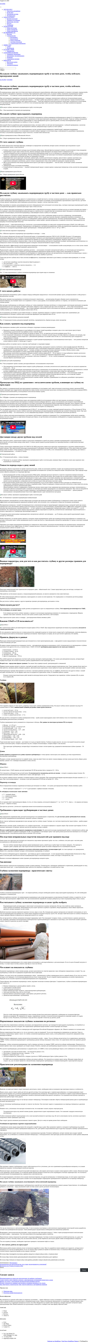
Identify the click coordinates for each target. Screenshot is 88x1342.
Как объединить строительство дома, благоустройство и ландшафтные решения (23, 1284)
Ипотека (9, 34)
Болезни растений (12, 18)
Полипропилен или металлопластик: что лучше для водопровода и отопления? (23, 1264)
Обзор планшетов (12, 29)
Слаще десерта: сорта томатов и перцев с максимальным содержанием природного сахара (26, 1280)
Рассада (9, 23)
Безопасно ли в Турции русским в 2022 (11, 1266)
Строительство (11, 35)
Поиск (2, 1267)
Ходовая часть (11, 15)
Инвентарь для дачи (13, 22)
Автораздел (7, 9)
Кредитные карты (12, 62)
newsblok (2, 3)
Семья (8, 46)
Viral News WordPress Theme (69, 1341)
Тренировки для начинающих (15, 56)
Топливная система (12, 14)
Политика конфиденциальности (12, 1293)
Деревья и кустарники (13, 20)
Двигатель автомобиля (13, 11)
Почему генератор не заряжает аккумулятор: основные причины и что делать (22, 1283)
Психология (10, 48)
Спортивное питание (13, 59)
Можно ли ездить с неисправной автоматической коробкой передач (20, 1281)
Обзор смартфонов (12, 31)
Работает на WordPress (54, 1341)
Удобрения (10, 25)
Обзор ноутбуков (12, 28)
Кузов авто (10, 12)
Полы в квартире (15, 40)
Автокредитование (12, 65)
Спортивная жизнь (10, 52)
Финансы (7, 60)
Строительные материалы (18, 43)
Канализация (14, 39)
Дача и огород (8, 17)
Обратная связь (7, 1291)
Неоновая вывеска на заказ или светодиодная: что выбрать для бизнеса (21, 1278)
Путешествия (8, 49)
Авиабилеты (10, 51)
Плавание (10, 57)
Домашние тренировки (13, 54)
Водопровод (14, 37)
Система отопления (16, 42)
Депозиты (10, 63)
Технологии (8, 26)
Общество (7, 45)
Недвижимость (9, 32)
